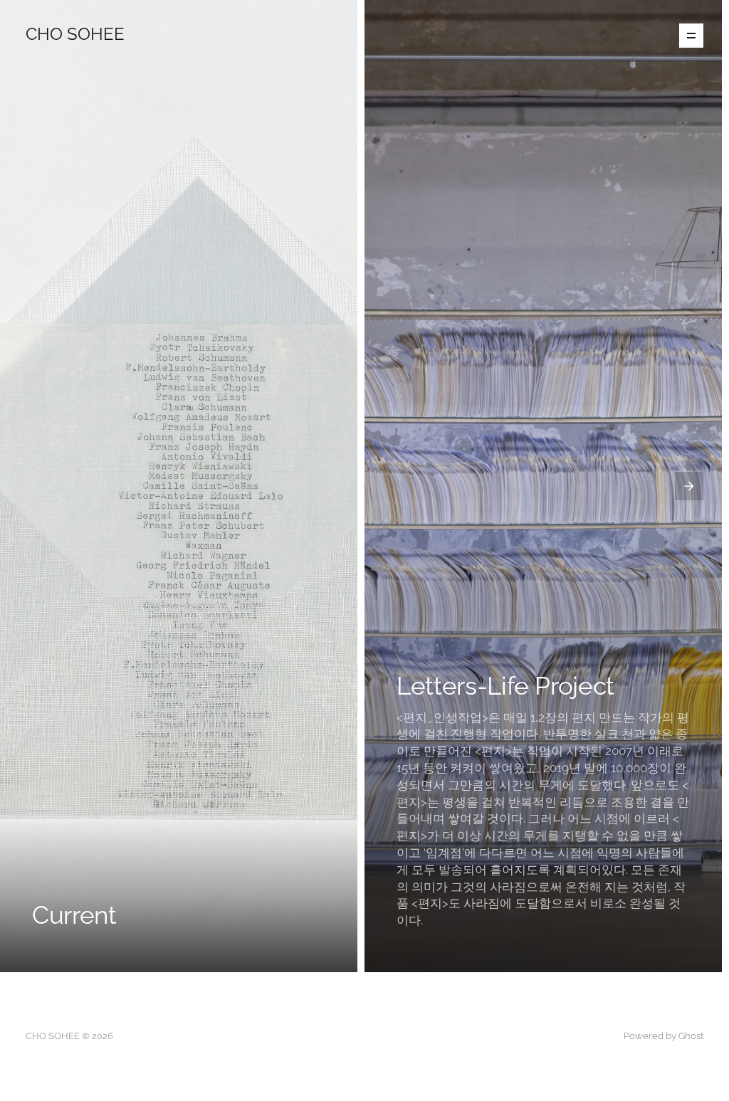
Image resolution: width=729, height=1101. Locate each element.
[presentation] (40, 486)
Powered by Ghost (663, 1036)
